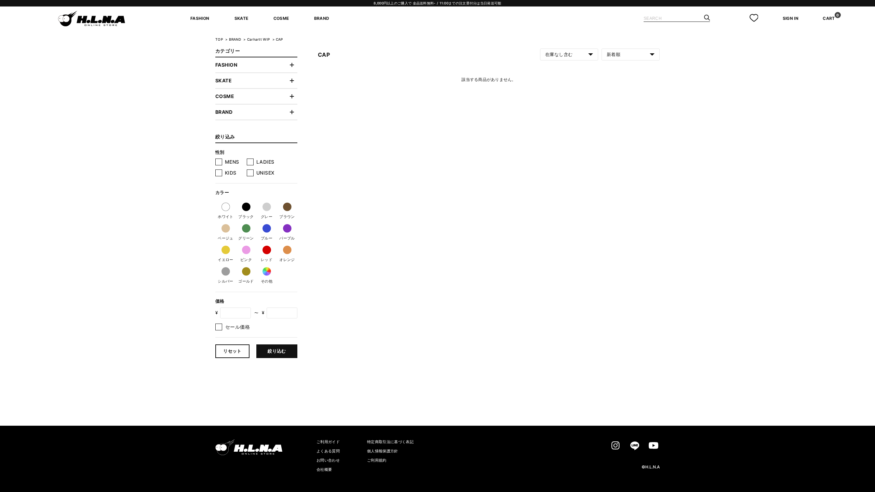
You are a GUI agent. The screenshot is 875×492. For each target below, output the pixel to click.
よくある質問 (328, 451)
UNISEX (265, 173)
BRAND (235, 39)
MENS (232, 162)
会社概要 (324, 469)
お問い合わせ (328, 460)
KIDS (231, 173)
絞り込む (277, 351)
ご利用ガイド (328, 441)
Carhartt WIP (259, 39)
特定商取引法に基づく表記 (390, 441)
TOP (219, 39)
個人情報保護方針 (382, 451)
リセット (232, 351)
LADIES (265, 162)
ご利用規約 (377, 460)
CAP (279, 39)
